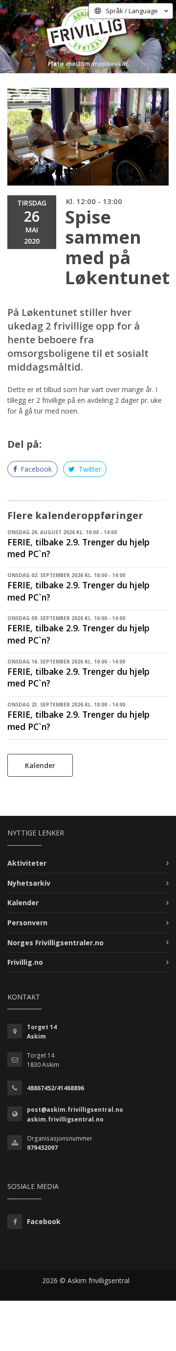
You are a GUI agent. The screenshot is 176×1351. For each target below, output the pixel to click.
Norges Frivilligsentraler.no (55, 942)
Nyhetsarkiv (28, 883)
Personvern (27, 922)
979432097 (42, 1147)
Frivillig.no (25, 962)
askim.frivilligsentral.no (65, 1119)
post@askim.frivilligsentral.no (75, 1109)
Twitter (89, 469)
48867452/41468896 (55, 1088)
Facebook (35, 469)
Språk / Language (132, 10)
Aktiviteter (26, 863)
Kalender (40, 765)
